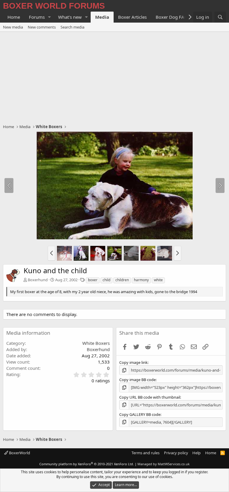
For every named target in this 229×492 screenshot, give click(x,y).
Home (13, 17)
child (106, 279)
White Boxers (96, 343)
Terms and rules (145, 452)
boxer (93, 279)
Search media (72, 27)
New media (13, 27)
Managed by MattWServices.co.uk (163, 464)
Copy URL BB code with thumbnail (149, 397)
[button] (49, 17)
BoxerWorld (19, 452)
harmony (141, 279)
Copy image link (133, 362)
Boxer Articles (132, 17)
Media (102, 17)
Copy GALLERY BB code (139, 414)
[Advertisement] (114, 76)
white (158, 279)
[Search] (220, 17)
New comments (42, 27)
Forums (37, 17)
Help (196, 452)
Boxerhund (38, 279)
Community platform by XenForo (86, 464)
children (122, 279)
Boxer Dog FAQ (172, 17)
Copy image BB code (137, 379)
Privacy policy (176, 452)
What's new (70, 17)
